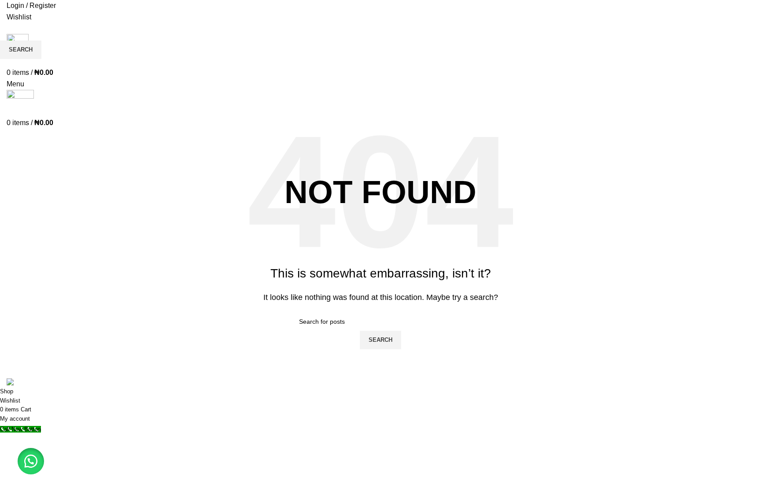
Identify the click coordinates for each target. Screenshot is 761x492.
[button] (31, 461)
